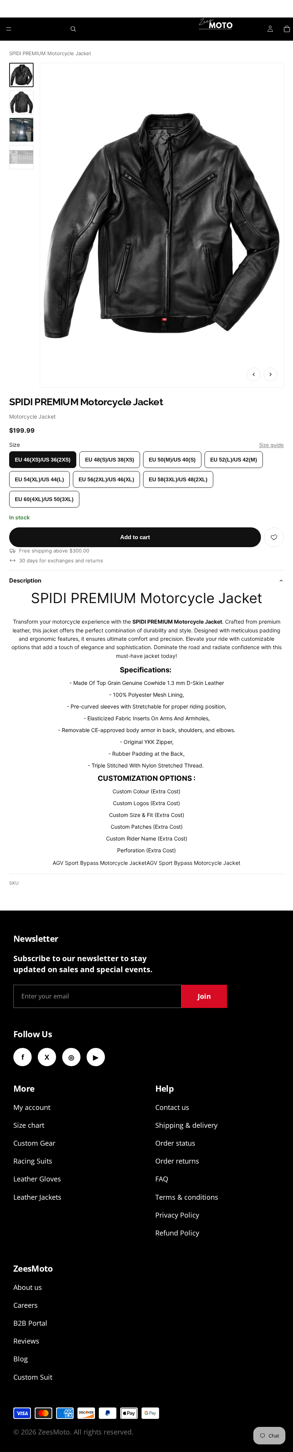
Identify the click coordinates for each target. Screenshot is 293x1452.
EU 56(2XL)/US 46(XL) (106, 479)
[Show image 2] (21, 102)
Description (25, 580)
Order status (175, 1143)
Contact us (172, 1107)
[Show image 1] (21, 75)
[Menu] (9, 29)
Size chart (28, 1125)
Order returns (177, 1160)
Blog (20, 1358)
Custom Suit (32, 1377)
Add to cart (135, 537)
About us (27, 1287)
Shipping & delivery (186, 1125)
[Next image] (270, 374)
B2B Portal (30, 1323)
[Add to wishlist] (274, 537)
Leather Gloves (37, 1178)
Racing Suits (32, 1160)
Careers (25, 1305)
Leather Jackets (37, 1197)
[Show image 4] (21, 157)
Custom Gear (34, 1143)
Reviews (26, 1340)
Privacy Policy (177, 1215)
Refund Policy (177, 1232)
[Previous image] (254, 374)
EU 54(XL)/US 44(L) (39, 479)
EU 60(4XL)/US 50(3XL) (44, 499)
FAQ (161, 1178)
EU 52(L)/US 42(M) (233, 460)
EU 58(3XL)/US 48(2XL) (178, 479)
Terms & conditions (186, 1197)
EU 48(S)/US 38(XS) (109, 460)
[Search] (73, 29)
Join (204, 996)
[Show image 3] (21, 130)
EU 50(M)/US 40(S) (172, 460)
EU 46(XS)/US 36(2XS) (43, 460)
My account (31, 1107)
